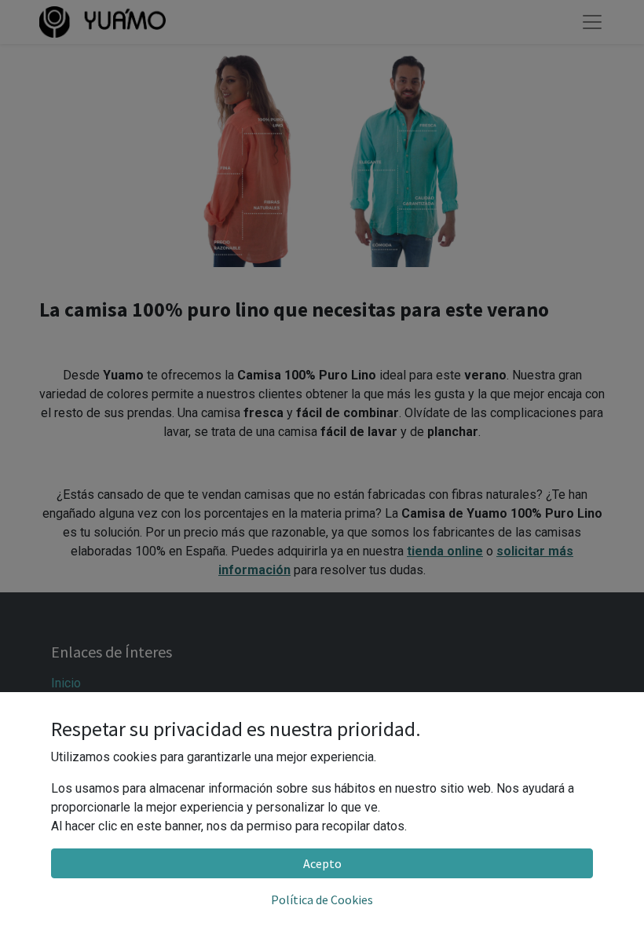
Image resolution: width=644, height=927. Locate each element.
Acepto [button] (322, 863)
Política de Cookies (322, 899)
